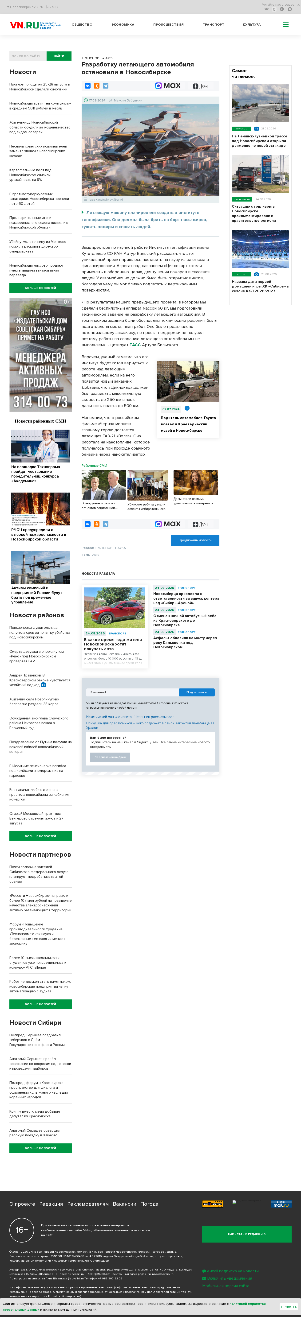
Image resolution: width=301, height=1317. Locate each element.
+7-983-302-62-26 (110, 1278)
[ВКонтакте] (88, 86)
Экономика (123, 25)
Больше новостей (40, 288)
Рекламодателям (88, 1204)
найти (59, 56)
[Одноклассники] (96, 86)
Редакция (51, 1204)
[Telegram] (105, 86)
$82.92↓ (52, 7)
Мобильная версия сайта (225, 1285)
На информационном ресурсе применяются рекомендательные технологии (61, 1287)
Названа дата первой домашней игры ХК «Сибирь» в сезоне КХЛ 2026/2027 (260, 286)
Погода (149, 1204)
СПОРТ (241, 274)
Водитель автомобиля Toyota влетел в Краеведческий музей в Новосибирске (188, 424)
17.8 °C (37, 7)
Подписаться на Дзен (110, 757)
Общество (82, 25)
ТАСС (135, 344)
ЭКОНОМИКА (242, 199)
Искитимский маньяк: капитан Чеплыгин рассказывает (130, 717)
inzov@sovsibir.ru (162, 1274)
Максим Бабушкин (128, 100)
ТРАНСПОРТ (117, 633)
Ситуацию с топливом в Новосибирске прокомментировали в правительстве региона (254, 213)
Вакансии (124, 1204)
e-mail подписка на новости (233, 1271)
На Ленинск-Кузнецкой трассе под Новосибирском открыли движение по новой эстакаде (259, 141)
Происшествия (168, 25)
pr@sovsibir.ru (74, 1278)
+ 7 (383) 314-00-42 (97, 1274)
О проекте (22, 1204)
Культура (252, 25)
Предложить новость (195, 540)
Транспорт (213, 25)
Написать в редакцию (247, 1234)
